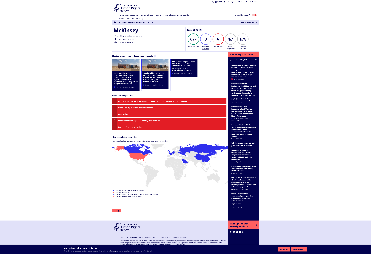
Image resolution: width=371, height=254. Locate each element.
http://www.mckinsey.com (126, 42)
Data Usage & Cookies (142, 237)
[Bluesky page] (218, 2)
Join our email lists (183, 15)
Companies (134, 15)
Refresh (251, 60)
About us (172, 15)
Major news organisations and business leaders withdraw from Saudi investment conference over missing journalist (183, 65)
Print (115, 211)
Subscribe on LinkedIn (179, 237)
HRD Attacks (218, 46)
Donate (165, 15)
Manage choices (299, 249)
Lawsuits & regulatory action (130, 127)
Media (132, 237)
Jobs (127, 237)
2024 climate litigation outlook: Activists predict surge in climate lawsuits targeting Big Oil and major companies (242, 154)
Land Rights (123, 114)
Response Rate (193, 46)
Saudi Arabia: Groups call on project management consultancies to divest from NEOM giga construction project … (154, 77)
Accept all (284, 249)
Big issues (150, 15)
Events (122, 237)
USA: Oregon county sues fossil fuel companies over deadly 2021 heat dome (243, 168)
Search (254, 2)
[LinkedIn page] (215, 2)
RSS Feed (236, 208)
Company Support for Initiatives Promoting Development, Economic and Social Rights (153, 101)
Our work (142, 15)
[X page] (213, 2)
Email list (243, 2)
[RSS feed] (224, 2)
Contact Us (154, 237)
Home (121, 18)
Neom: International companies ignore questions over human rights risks (242, 196)
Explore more (237, 204)
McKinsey (139, 18)
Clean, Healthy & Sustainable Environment (135, 108)
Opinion (158, 15)
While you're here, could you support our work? (243, 144)
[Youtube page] (221, 2)
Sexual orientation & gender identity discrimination (139, 120)
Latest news (124, 15)
